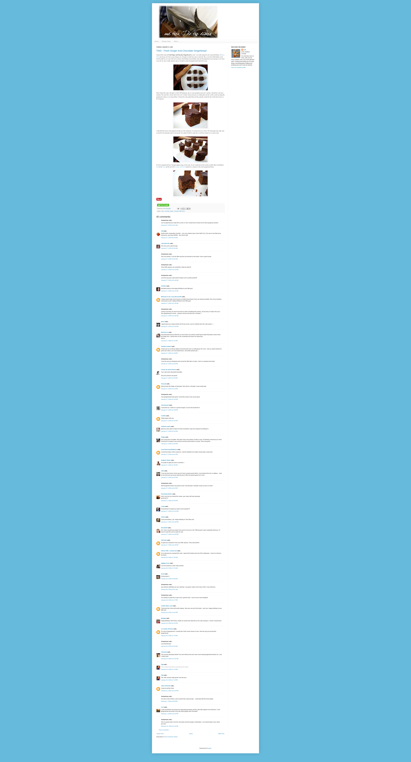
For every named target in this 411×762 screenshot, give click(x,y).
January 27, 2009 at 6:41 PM (169, 454)
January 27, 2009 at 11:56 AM (169, 316)
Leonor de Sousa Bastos (168, 369)
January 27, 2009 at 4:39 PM (169, 410)
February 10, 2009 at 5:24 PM (169, 726)
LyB (244, 49)
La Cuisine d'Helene (167, 629)
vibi (162, 231)
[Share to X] (186, 209)
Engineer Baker (166, 460)
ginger (171, 211)
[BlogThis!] (183, 209)
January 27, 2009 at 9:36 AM (169, 248)
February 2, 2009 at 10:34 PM (169, 714)
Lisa (162, 707)
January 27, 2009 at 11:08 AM (169, 280)
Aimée (163, 517)
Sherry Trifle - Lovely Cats (169, 551)
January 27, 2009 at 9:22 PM (169, 488)
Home (157, 41)
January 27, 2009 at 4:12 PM (169, 389)
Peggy (163, 437)
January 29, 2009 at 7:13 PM (169, 680)
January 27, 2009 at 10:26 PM (169, 522)
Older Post (221, 733)
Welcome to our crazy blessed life (171, 296)
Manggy (163, 618)
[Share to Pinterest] (190, 209)
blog (157, 166)
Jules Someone (166, 686)
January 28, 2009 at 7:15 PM (169, 635)
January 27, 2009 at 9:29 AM (169, 237)
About (176, 41)
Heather (163, 286)
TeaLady (163, 384)
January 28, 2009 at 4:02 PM (169, 612)
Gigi (162, 664)
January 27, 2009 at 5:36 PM (169, 443)
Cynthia (163, 416)
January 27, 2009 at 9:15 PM (169, 477)
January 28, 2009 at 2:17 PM (169, 600)
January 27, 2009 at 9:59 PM (169, 500)
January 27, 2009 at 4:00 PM (169, 378)
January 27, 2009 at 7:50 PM (169, 465)
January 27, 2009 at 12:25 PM (169, 326)
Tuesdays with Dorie (180, 166)
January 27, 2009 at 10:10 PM (169, 511)
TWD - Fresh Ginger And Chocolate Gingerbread (181, 50)
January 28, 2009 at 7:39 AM (169, 557)
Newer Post (160, 733)
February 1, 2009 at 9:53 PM (169, 701)
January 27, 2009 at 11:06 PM (169, 545)
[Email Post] (178, 208)
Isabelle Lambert (166, 346)
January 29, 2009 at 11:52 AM (169, 658)
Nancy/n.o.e (164, 332)
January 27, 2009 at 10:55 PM (169, 534)
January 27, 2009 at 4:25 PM (169, 399)
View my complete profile (238, 67)
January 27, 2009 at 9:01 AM (169, 225)
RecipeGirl (164, 528)
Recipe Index (166, 41)
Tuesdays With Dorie (179, 211)
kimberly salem (166, 426)
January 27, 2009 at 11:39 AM (169, 303)
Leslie (163, 506)
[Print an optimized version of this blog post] (163, 206)
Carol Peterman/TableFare (169, 449)
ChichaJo (164, 652)
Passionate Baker (166, 494)
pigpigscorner (165, 563)
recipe (163, 166)
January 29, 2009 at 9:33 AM (169, 646)
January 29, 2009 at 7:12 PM (169, 669)
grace (163, 321)
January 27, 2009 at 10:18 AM (169, 269)
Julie (162, 471)
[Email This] (181, 209)
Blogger (209, 748)
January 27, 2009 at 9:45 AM (169, 259)
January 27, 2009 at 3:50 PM (169, 364)
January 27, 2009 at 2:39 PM (169, 353)
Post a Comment (164, 730)
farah (162, 574)
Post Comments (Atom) (171, 737)
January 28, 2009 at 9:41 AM (169, 589)
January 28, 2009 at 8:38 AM (169, 579)
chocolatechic (165, 243)
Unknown (164, 540)
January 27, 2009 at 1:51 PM (169, 341)
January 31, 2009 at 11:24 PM (169, 690)
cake (162, 211)
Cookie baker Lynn (167, 606)
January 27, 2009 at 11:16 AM (169, 291)
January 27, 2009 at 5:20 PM (169, 420)
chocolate (166, 211)
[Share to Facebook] (188, 209)
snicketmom (165, 405)
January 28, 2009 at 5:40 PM (169, 623)
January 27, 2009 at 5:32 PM (169, 431)
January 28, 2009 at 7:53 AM (169, 568)
